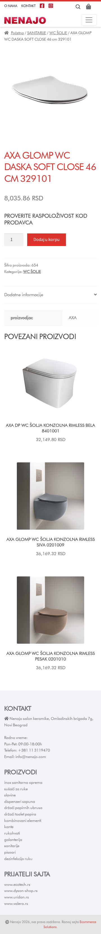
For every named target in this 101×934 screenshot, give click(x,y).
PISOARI (10, 852)
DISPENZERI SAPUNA (19, 801)
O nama (10, 6)
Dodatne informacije (23, 294)
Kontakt (28, 6)
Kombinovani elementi (22, 820)
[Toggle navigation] (89, 20)
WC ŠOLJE (58, 33)
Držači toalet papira (20, 814)
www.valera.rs (16, 903)
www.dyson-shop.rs (21, 890)
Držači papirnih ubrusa (23, 807)
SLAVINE (10, 795)
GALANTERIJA (13, 839)
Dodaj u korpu (46, 239)
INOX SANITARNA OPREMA (23, 782)
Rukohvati (12, 833)
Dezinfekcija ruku (18, 858)
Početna (17, 33)
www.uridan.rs (16, 897)
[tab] (50, 295)
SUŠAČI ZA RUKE (16, 789)
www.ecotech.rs (17, 884)
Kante (8, 826)
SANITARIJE (36, 33)
